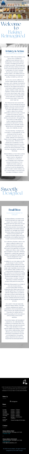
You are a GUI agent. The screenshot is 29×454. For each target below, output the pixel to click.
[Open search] (25, 3)
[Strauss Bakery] (10, 3)
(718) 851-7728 (6, 433)
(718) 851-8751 (6, 441)
